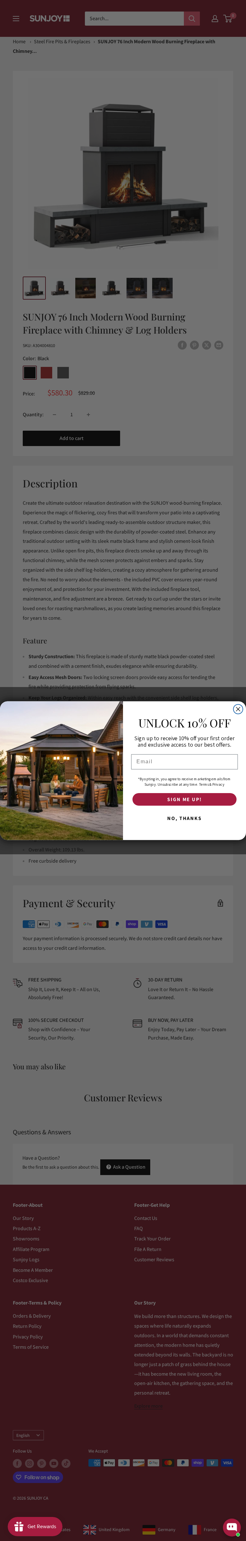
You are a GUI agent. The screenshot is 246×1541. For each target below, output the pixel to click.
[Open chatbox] (232, 1528)
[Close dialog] (238, 709)
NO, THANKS (184, 818)
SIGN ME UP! (184, 799)
